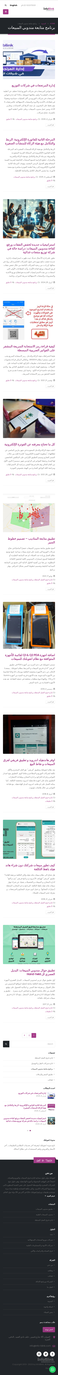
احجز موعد (49, 1329)
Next (24, 1035)
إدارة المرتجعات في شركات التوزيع (33, 85)
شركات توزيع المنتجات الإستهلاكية (40, 1240)
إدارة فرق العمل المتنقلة (43, 579)
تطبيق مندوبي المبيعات (44, 1209)
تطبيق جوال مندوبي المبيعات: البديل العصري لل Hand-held (33, 972)
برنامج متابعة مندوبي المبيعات (26, 119)
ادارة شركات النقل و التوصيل (42, 1063)
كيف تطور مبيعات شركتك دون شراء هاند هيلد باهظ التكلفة (30, 867)
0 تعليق (9, 119)
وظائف (50, 1270)
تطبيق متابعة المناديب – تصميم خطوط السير (31, 540)
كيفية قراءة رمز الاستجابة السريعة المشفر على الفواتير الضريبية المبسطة (29, 348)
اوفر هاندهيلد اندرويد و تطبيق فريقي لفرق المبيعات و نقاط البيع (29, 762)
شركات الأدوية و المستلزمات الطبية (39, 1245)
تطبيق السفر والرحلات (44, 1074)
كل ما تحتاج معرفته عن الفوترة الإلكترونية (29, 444)
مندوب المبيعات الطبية (44, 1214)
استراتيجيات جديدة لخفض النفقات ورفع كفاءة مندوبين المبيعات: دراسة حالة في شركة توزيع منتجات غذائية (31, 248)
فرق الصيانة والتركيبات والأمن (42, 1251)
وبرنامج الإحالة (44, 1281)
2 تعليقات (48, 801)
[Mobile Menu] (5, 11)
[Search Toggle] (5, 5)
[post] (51, 1095)
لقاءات (50, 1080)
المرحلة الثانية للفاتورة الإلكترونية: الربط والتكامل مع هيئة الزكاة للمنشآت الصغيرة (30, 141)
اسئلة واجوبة (48, 1307)
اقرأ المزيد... (50, 125)
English (13, 5)
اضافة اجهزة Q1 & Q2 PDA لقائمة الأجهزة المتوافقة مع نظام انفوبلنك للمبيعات (30, 657)
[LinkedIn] (39, 1354)
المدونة (50, 1301)
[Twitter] (45, 1354)
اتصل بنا (50, 1287)
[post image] (29, 59)
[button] (30, 1130)
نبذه (51, 1234)
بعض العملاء (48, 1312)
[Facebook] (52, 1354)
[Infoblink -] (49, 9)
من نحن (50, 1265)
